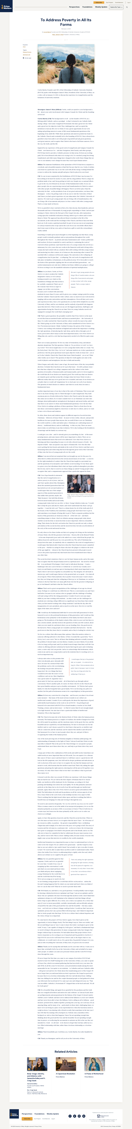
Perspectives (74, 7)
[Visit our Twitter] (74, 1116)
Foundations (87, 7)
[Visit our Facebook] (70, 1116)
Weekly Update (101, 7)
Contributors (119, 2)
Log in (128, 2)
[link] (37, 1075)
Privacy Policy (38, 1126)
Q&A (24, 46)
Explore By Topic (115, 7)
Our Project (109, 2)
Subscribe (99, 2)
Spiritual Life (26, 54)
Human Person (27, 52)
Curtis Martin (47, 32)
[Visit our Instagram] (79, 1116)
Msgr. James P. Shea (57, 34)
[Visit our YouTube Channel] (83, 1116)
